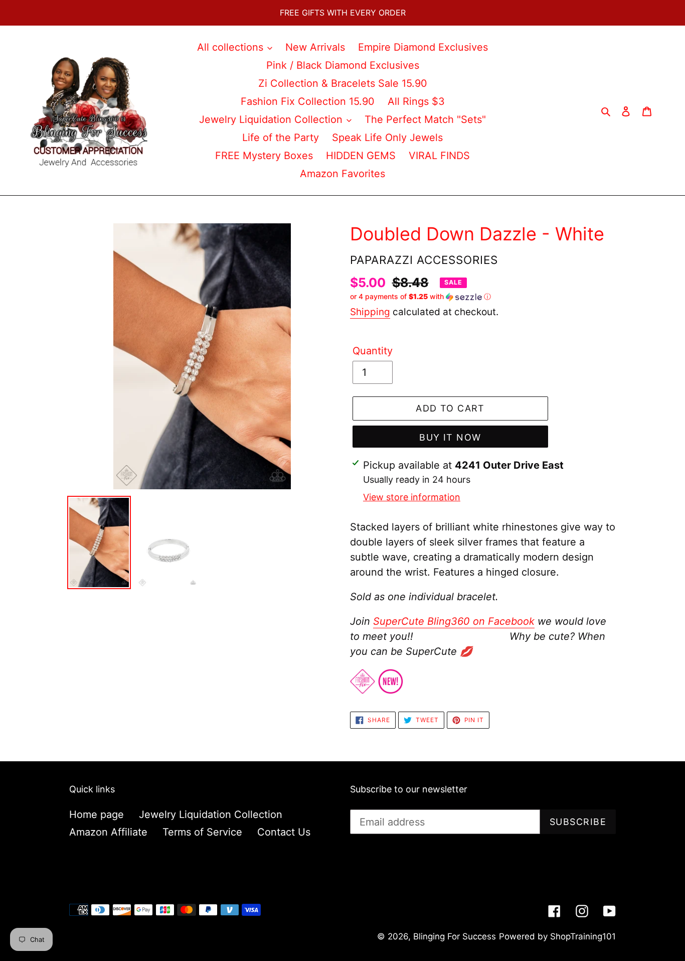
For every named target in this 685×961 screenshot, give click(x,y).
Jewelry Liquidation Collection (210, 814)
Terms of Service (202, 832)
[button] (420, 297)
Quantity (373, 351)
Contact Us (283, 832)
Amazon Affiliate (108, 832)
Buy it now (450, 437)
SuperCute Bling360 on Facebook (454, 621)
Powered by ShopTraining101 (557, 936)
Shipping (370, 312)
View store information (411, 497)
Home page (96, 814)
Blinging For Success (454, 936)
